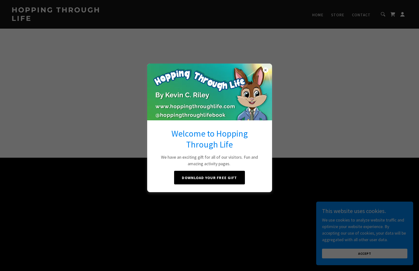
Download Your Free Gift (209, 177)
